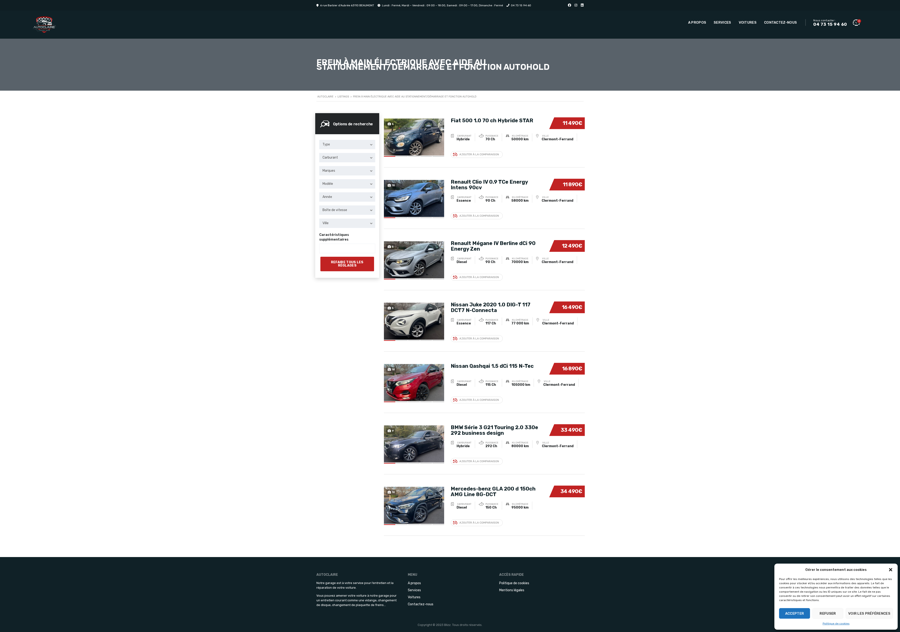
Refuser (828, 613)
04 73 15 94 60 (521, 5)
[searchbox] (324, 248)
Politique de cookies (836, 623)
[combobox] (347, 144)
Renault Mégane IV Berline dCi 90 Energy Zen (493, 246)
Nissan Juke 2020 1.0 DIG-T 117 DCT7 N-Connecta (490, 307)
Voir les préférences (869, 613)
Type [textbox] (326, 144)
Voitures (748, 22)
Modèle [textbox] (327, 184)
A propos (697, 22)
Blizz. (447, 625)
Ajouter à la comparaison (479, 154)
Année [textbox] (327, 197)
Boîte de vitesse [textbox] (334, 210)
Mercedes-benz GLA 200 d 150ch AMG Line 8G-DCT (493, 492)
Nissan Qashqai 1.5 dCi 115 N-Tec (492, 366)
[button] (890, 569)
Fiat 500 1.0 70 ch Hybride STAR (492, 120)
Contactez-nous (780, 22)
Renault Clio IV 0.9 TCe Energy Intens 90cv (489, 185)
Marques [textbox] (328, 171)
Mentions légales (511, 590)
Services (722, 22)
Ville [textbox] (325, 223)
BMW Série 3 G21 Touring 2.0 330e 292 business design (494, 430)
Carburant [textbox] (330, 158)
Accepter (794, 613)
